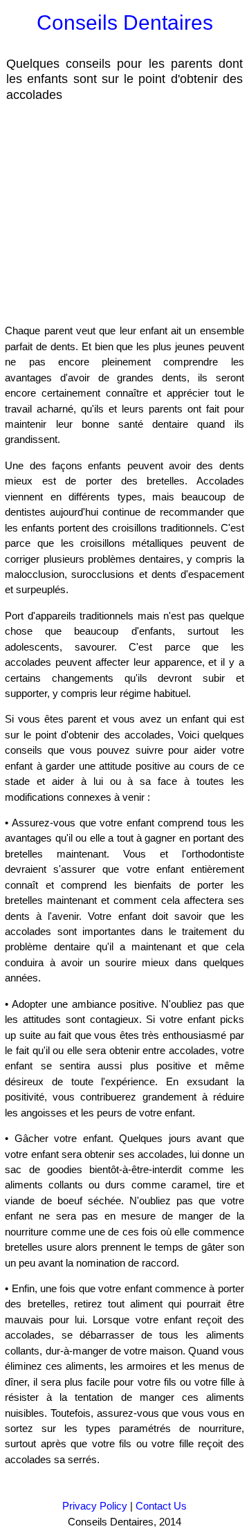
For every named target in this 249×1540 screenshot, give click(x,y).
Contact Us (161, 1506)
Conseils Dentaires (125, 22)
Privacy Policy (94, 1506)
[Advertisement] (116, 212)
